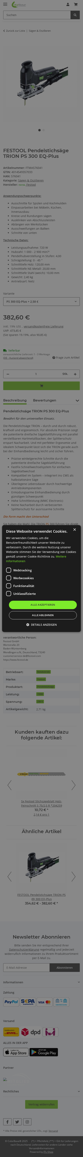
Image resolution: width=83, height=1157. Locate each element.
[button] (41, 624)
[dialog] (41, 578)
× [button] (74, 529)
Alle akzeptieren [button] (43, 605)
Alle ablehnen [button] (43, 615)
